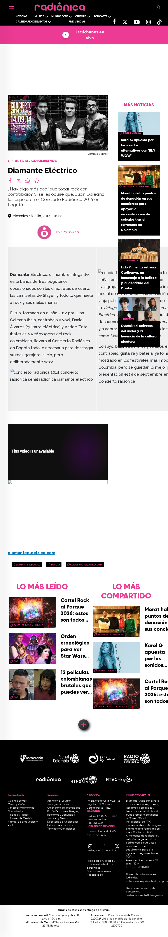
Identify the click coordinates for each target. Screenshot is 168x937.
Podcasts (100, 16)
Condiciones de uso (99, 871)
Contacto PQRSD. (144, 832)
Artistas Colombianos (36, 161)
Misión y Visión (16, 804)
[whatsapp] (27, 180)
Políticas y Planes (18, 815)
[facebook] (10, 180)
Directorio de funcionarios (63, 822)
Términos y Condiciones (61, 829)
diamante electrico (28, 564)
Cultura (80, 16)
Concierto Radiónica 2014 (86, 564)
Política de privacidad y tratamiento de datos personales (101, 864)
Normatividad (16, 811)
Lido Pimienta (130, 260)
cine (16, 661)
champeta (128, 319)
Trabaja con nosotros (60, 804)
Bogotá (55, 564)
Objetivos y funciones (21, 808)
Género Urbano (132, 133)
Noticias (21, 16)
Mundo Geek (59, 16)
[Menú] (12, 8)
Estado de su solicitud (60, 825)
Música (39, 16)
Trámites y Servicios (59, 818)
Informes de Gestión (20, 818)
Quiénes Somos (17, 801)
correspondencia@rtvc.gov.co (145, 825)
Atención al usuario (59, 801)
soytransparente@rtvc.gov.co (144, 895)
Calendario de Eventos (31, 22)
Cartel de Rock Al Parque (28, 625)
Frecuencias (77, 22)
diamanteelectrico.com (31, 552)
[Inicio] (60, 5)
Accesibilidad (95, 875)
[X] (19, 180)
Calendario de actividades (63, 808)
